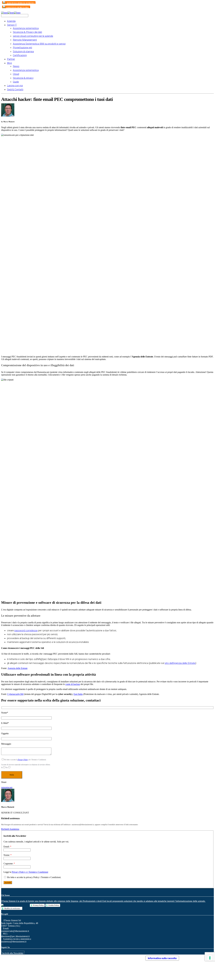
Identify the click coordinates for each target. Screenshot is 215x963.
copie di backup (72, 684)
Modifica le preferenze (12, 908)
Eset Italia (78, 694)
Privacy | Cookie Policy (101, 957)
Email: (7, 846)
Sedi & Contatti (15, 89)
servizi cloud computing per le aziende (33, 35)
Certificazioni (20, 55)
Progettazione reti (22, 47)
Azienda (11, 21)
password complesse (26, 630)
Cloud (16, 74)
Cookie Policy (53, 905)
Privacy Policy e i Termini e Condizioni (30, 872)
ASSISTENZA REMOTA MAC (17, 7)
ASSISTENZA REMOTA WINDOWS (21, 3)
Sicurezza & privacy (23, 77)
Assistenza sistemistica (26, 28)
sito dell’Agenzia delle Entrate (180, 663)
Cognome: (9, 863)
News (16, 66)
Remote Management (25, 39)
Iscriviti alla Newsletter (12, 953)
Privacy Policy (23, 760)
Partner (11, 59)
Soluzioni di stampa (23, 51)
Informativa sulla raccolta (162, 958)
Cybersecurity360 (15, 694)
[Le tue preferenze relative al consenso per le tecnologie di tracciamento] (210, 958)
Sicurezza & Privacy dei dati (27, 32)
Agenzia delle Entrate (17, 668)
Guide (16, 81)
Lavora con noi (15, 85)
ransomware (6, 787)
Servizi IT (12, 24)
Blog (9, 63)
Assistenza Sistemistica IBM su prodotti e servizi (39, 43)
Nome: (8, 855)
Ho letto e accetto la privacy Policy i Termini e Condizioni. (33, 877)
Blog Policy (86, 957)
